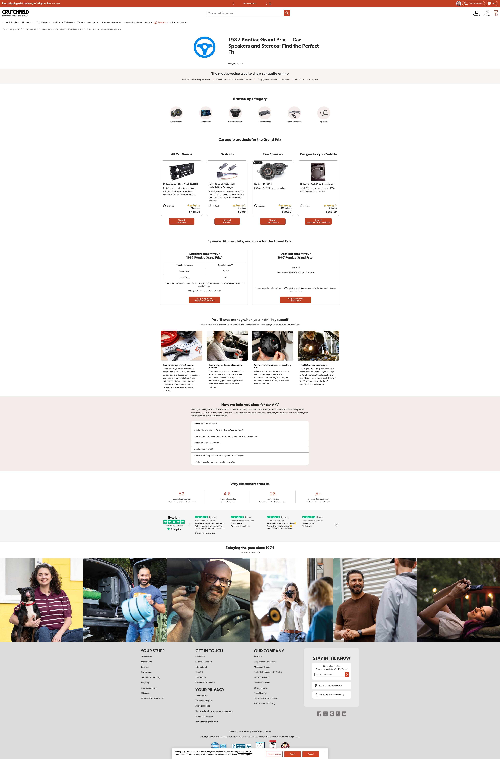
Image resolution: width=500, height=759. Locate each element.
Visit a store (200, 678)
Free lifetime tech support (250, 4)
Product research (261, 678)
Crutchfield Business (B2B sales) (268, 672)
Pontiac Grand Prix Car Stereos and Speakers (59, 29)
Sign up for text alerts (329, 686)
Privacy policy (201, 696)
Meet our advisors (262, 667)
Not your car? (234, 64)
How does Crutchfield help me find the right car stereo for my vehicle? (227, 437)
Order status (146, 657)
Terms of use (244, 732)
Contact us (200, 657)
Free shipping (31, 3)
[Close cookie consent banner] (325, 752)
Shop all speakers (204, 300)
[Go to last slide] (233, 4)
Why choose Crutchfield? (265, 662)
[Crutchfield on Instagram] (325, 714)
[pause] (270, 3)
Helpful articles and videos (266, 698)
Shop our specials (149, 688)
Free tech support (262, 683)
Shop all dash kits (227, 221)
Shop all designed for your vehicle (318, 221)
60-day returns (260, 688)
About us (258, 657)
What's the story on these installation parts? (215, 462)
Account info (146, 662)
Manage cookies (202, 706)
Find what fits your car (10, 29)
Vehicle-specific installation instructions (234, 80)
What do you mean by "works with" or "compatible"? (219, 430)
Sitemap (268, 732)
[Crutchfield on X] (338, 714)
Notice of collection (204, 716)
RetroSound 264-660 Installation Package (295, 273)
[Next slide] (266, 4)
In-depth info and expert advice (196, 80)
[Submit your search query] (287, 13)
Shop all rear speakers (273, 221)
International (201, 667)
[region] (250, 600)
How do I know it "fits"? (206, 424)
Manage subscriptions (151, 698)
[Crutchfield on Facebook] (319, 714)
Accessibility (257, 732)
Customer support (203, 662)
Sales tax (232, 732)
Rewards (144, 667)
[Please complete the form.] (347, 674)
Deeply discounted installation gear (273, 80)
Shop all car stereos (181, 221)
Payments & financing (150, 678)
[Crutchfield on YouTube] (344, 714)
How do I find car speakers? (208, 443)
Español (199, 672)
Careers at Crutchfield (205, 683)
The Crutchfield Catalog (264, 704)
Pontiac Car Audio (30, 29)
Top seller (257, 163)
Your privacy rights (203, 701)
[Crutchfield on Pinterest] (331, 714)
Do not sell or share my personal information (214, 711)
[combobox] (248, 13)
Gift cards (145, 693)
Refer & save (146, 672)
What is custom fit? (204, 449)
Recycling (145, 683)
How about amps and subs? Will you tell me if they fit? (220, 456)
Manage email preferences (207, 722)
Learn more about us (249, 553)
